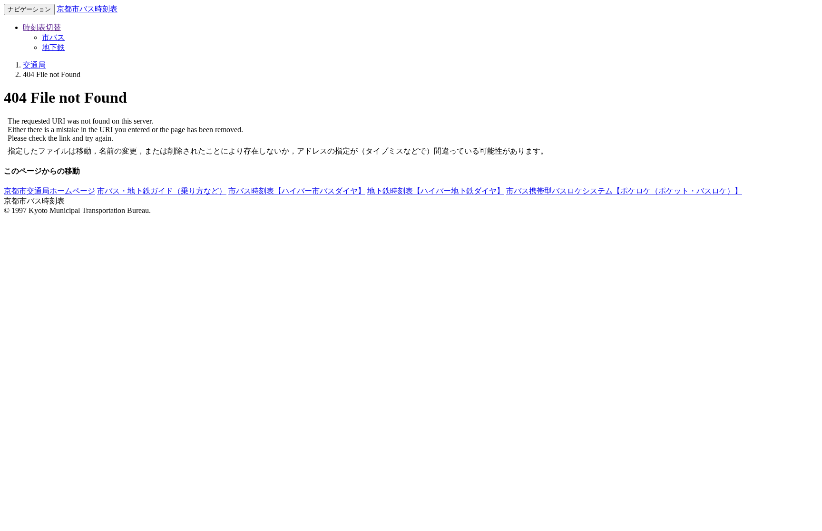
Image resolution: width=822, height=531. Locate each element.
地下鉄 (53, 47)
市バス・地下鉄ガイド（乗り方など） (161, 191)
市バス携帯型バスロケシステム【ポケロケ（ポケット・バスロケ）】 (624, 191)
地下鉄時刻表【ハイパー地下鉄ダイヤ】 (435, 191)
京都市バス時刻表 (87, 9)
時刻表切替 (42, 27)
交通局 (34, 65)
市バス (53, 37)
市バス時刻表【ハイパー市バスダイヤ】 (296, 191)
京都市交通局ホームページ (49, 191)
